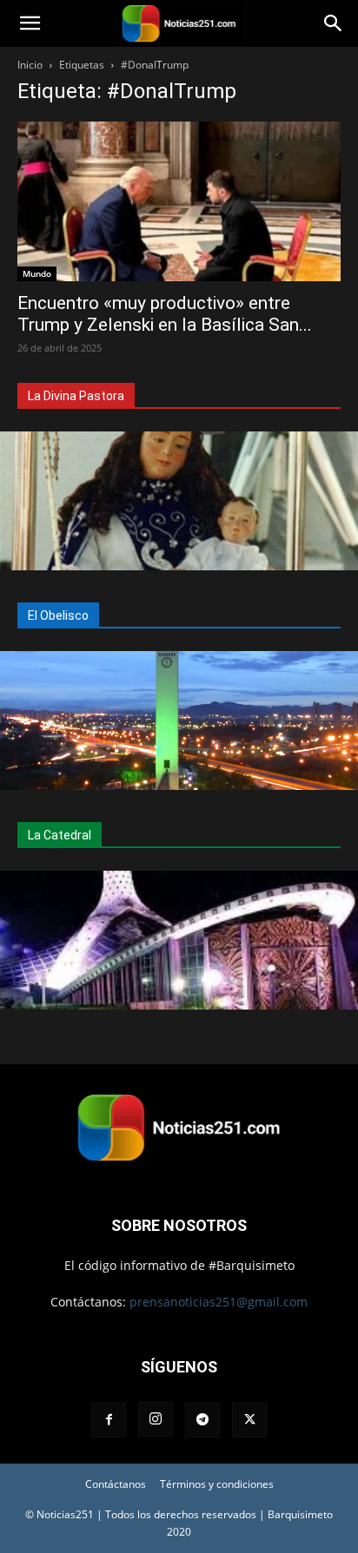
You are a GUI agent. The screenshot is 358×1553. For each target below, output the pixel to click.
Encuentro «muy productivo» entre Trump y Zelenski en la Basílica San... (164, 314)
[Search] (333, 23)
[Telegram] (202, 1420)
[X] (249, 1420)
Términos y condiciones (217, 1484)
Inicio (30, 64)
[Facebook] (108, 1420)
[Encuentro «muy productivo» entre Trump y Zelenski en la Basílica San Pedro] (179, 201)
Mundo (37, 273)
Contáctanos (115, 1484)
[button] (29, 23)
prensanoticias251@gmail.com (218, 1301)
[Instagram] (155, 1419)
